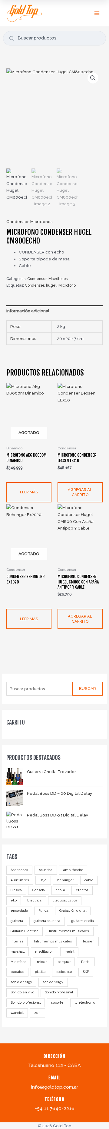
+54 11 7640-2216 (54, 1108)
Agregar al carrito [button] (80, 492)
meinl (69, 952)
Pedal (86, 962)
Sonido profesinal (59, 992)
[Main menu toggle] (97, 13)
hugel (51, 285)
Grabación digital (72, 911)
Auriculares (20, 880)
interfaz (17, 941)
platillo (40, 972)
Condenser (17, 221)
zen (37, 1013)
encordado (19, 911)
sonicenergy (53, 982)
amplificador (73, 870)
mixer (42, 962)
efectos (82, 890)
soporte (57, 1003)
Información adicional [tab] (27, 310)
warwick (17, 1013)
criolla (60, 890)
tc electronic (84, 1003)
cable (89, 880)
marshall (18, 952)
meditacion (44, 952)
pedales (17, 972)
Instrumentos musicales (69, 931)
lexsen (88, 941)
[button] (93, 78)
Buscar (87, 688)
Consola (38, 890)
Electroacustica (64, 900)
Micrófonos (41, 221)
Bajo (43, 880)
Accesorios (19, 870)
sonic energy (21, 982)
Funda (43, 911)
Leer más (29, 492)
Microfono (18, 962)
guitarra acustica (47, 921)
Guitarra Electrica (24, 931)
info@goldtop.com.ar (54, 1087)
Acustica (45, 870)
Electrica (34, 900)
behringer (65, 880)
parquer (64, 962)
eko (14, 900)
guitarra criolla (82, 921)
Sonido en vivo (22, 992)
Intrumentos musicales (53, 941)
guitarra (17, 921)
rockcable (64, 972)
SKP (86, 972)
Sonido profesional (26, 1003)
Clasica (16, 890)
